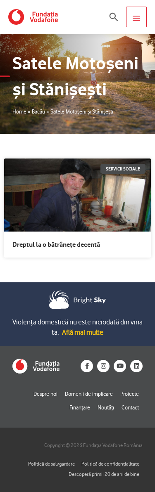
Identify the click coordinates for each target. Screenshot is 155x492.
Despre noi (45, 393)
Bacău (38, 111)
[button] (113, 17)
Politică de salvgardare (51, 464)
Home (19, 111)
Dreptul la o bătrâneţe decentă (56, 244)
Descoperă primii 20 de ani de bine (104, 474)
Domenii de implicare (89, 393)
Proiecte (129, 393)
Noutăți (106, 407)
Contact (130, 407)
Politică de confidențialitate (110, 464)
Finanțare (79, 407)
